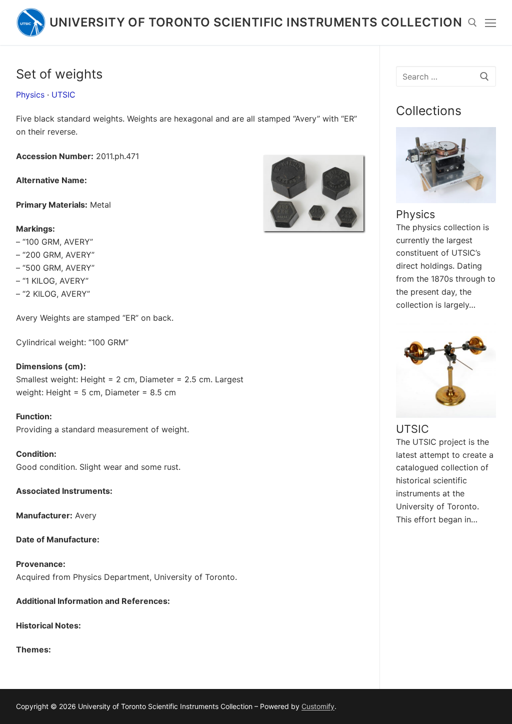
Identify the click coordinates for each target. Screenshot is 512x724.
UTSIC (64, 95)
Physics (30, 95)
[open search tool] (472, 22)
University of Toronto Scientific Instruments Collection (256, 22)
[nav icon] (490, 22)
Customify (318, 706)
